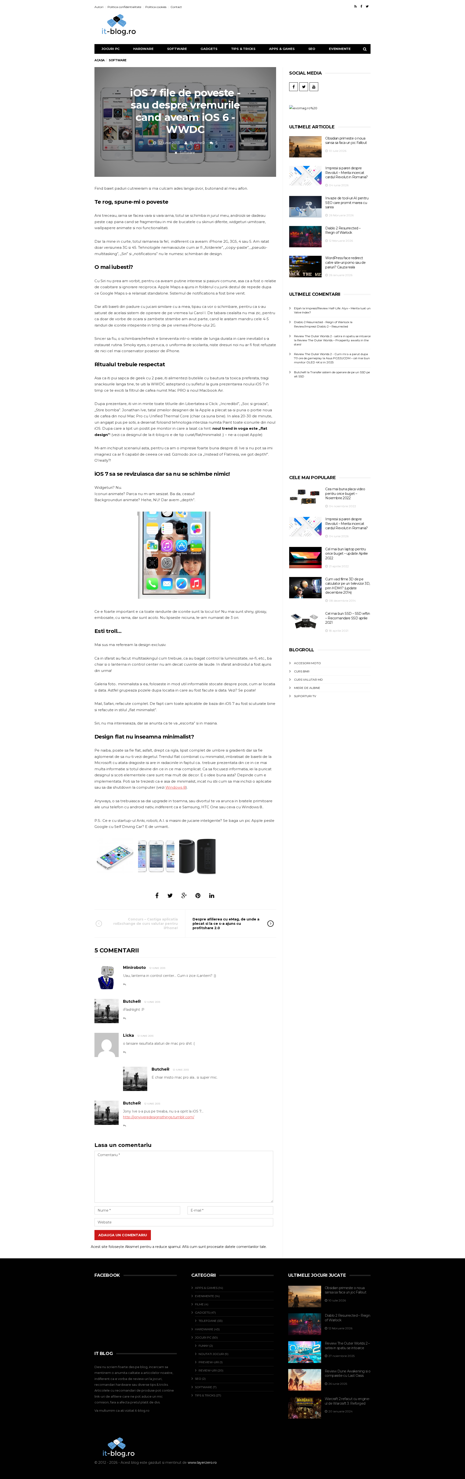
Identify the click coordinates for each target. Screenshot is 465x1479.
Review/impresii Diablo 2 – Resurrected (321, 326)
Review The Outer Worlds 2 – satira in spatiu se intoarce (347, 1345)
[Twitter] (367, 6)
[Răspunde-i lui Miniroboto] (124, 984)
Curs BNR (302, 671)
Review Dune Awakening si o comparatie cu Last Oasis (347, 1373)
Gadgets (209, 49)
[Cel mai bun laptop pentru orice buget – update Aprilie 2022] (305, 557)
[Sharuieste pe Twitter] (170, 896)
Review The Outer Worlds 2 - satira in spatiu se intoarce (332, 336)
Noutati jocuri (211, 1354)
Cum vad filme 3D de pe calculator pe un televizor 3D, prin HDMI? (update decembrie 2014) (347, 586)
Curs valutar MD (308, 679)
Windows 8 (175, 787)
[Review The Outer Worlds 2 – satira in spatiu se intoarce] (304, 1352)
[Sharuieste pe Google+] (184, 896)
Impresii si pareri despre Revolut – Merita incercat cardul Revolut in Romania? (346, 172)
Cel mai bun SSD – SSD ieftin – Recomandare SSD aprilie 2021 (347, 618)
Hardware (143, 49)
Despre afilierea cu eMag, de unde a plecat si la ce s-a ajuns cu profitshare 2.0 (226, 923)
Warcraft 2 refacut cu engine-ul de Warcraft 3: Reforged (347, 1401)
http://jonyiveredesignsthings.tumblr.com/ (158, 1117)
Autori (98, 7)
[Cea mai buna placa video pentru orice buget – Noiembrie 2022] (305, 497)
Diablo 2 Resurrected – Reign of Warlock (342, 230)
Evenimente (340, 49)
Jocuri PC (110, 49)
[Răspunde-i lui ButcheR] (124, 1018)
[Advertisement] (286, 25)
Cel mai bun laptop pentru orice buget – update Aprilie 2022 (346, 553)
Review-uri (208, 1370)
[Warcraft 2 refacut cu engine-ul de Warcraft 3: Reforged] (304, 1407)
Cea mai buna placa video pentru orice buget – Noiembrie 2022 (345, 493)
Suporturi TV (305, 696)
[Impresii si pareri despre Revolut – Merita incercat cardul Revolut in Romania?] (305, 176)
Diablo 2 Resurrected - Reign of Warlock (321, 322)
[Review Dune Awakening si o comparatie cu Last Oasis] (304, 1380)
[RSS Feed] (355, 6)
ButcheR (197, 143)
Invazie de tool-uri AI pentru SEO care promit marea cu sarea (346, 202)
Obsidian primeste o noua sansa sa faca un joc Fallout (346, 140)
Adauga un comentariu (122, 1235)
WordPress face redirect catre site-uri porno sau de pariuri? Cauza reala (345, 262)
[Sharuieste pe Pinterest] (198, 896)
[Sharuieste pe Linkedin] (212, 896)
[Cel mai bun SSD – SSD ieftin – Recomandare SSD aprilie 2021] (305, 621)
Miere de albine (307, 688)
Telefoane (208, 1321)
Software (177, 49)
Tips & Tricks (243, 49)
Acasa (99, 60)
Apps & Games (282, 49)
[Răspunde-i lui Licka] (124, 1052)
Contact (176, 7)
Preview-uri (209, 1362)
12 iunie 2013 (157, 968)
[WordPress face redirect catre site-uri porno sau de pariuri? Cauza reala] (305, 266)
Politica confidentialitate (124, 7)
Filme (199, 1304)
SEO (311, 49)
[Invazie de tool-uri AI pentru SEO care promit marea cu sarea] (305, 207)
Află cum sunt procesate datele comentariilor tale (224, 1247)
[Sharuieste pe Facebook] (157, 896)
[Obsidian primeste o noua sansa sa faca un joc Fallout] (305, 147)
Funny (204, 1345)
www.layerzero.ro (202, 1462)
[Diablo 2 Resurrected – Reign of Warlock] (305, 237)
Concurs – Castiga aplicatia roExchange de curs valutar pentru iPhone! (145, 923)
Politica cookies (155, 7)
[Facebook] (361, 6)
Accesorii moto (307, 663)
